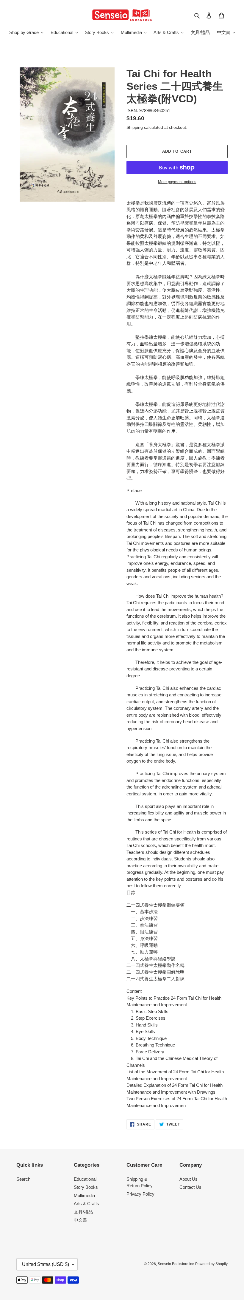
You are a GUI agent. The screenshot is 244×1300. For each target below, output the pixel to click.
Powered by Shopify (211, 1264)
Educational (85, 1179)
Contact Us (190, 1187)
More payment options (177, 182)
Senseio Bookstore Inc (176, 1264)
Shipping (134, 127)
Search (23, 1179)
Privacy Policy (140, 1194)
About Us (188, 1179)
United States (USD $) (45, 1264)
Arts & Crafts (86, 1203)
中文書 (80, 1219)
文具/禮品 (83, 1211)
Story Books (86, 1187)
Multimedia (84, 1195)
